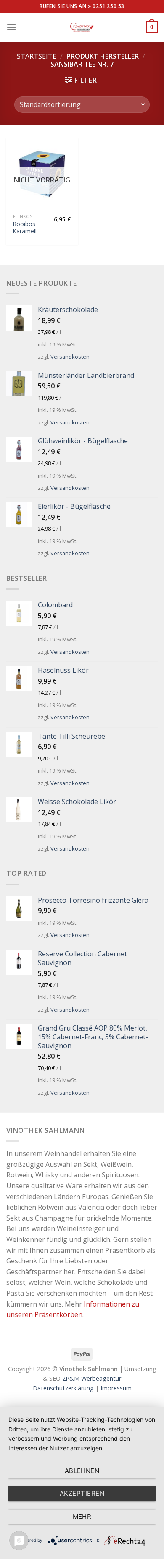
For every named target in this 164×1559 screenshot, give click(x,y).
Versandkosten (70, 356)
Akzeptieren (82, 1493)
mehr (82, 1516)
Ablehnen (82, 1471)
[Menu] (11, 27)
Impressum (116, 1388)
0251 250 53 (108, 6)
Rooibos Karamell (25, 227)
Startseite (36, 56)
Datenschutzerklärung (63, 1388)
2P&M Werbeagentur (91, 1378)
